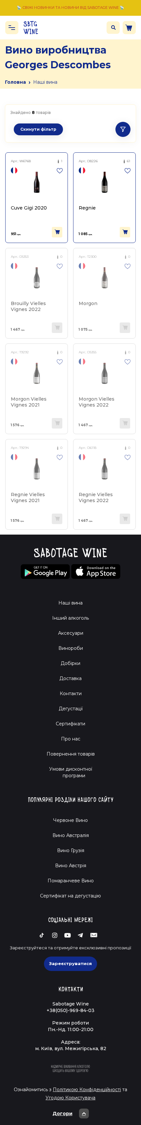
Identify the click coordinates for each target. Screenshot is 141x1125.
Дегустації (71, 709)
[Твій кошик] (129, 27)
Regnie (87, 208)
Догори (62, 1113)
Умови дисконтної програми (70, 772)
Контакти (71, 693)
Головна (15, 82)
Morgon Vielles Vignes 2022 (96, 402)
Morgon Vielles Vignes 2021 (29, 402)
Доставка (70, 678)
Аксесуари (70, 633)
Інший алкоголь (70, 618)
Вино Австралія (70, 835)
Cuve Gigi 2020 (29, 208)
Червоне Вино (70, 820)
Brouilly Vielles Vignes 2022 (28, 306)
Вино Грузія (70, 850)
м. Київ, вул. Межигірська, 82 (70, 1048)
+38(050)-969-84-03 (70, 1010)
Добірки (70, 663)
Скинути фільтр (38, 129)
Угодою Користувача (70, 1098)
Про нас (70, 739)
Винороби (70, 648)
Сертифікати (70, 724)
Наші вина (70, 603)
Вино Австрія (70, 866)
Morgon (88, 303)
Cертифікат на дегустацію (70, 896)
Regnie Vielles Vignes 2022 (96, 497)
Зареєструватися (70, 963)
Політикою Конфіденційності (87, 1089)
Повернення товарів (71, 754)
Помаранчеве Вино (71, 881)
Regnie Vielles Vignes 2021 (28, 497)
